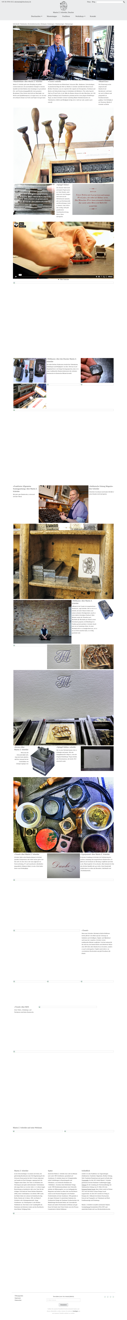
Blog (93, 2)
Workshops (79, 16)
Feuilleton (66, 16)
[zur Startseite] (63, 6)
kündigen (75, 1311)
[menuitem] (36, 16)
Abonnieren (63, 1305)
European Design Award (88, 1189)
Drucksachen (36, 16)
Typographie (85, 1180)
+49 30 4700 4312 (7, 2)
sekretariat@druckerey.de (22, 2)
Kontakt (93, 16)
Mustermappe (52, 16)
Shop (89, 2)
